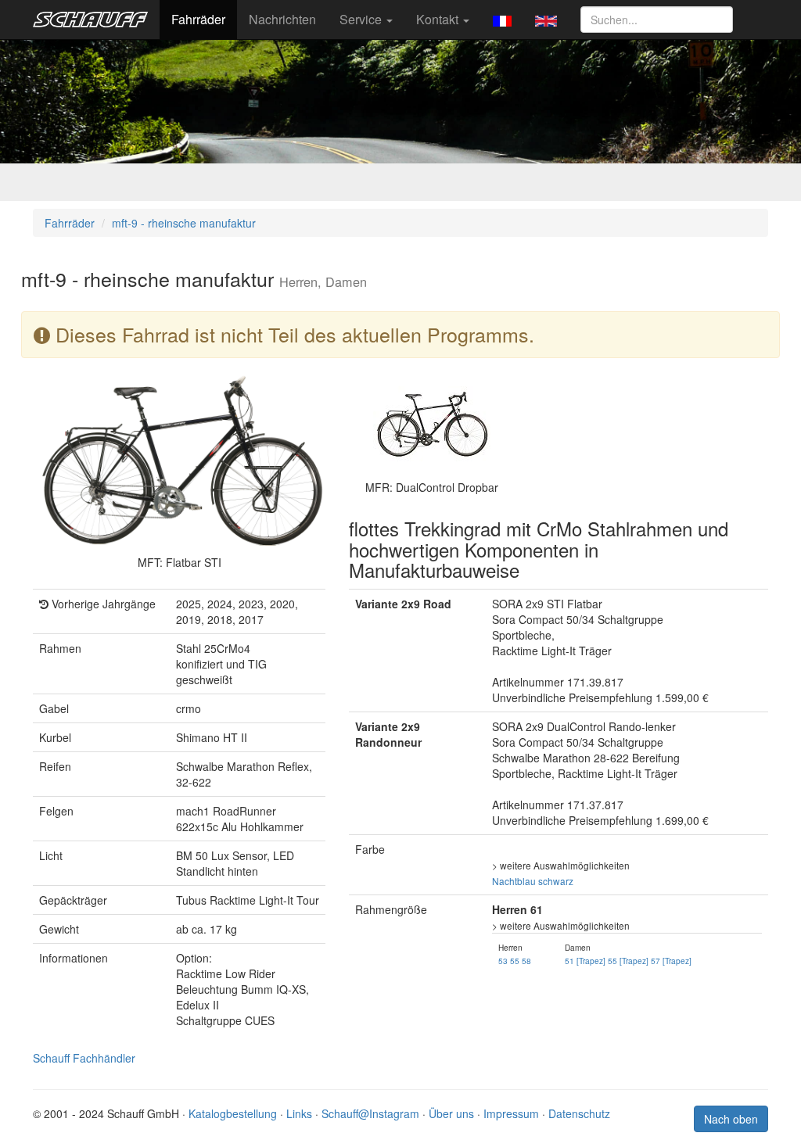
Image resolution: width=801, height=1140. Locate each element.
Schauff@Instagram (370, 1113)
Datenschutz (579, 1113)
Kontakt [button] (439, 19)
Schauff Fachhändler (84, 1058)
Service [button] (362, 19)
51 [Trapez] (585, 960)
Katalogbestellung (233, 1113)
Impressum (511, 1113)
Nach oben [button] (731, 1119)
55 (514, 960)
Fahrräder (198, 19)
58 (526, 960)
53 (503, 960)
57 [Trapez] (671, 960)
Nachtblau (514, 880)
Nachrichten (282, 19)
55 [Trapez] (628, 960)
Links (299, 1113)
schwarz (555, 880)
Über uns (451, 1113)
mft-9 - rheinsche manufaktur (184, 223)
